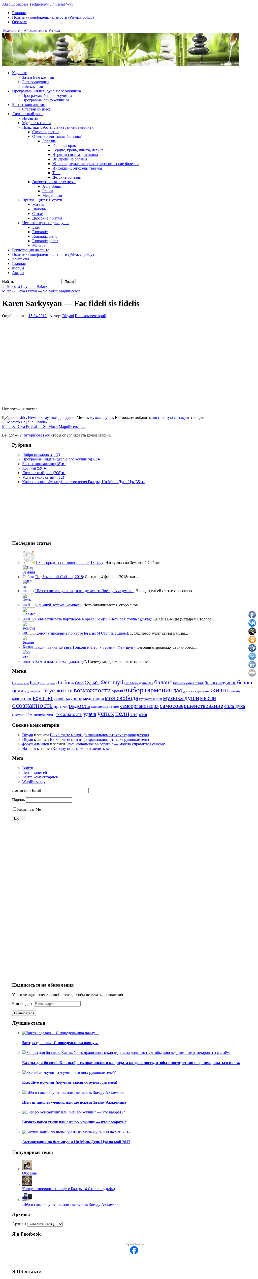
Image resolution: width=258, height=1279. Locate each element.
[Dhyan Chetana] (134, 1253)
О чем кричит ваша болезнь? (57, 136)
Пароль (18, 800)
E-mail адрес (23, 1003)
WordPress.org (34, 781)
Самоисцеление (45, 132)
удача (89, 714)
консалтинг (22, 698)
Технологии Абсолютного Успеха (31, 30)
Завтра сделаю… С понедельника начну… (60, 1043)
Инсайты (30, 118)
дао (177, 690)
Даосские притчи (47, 218)
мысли (208, 698)
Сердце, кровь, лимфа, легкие (78, 150)
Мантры (39, 245)
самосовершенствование (191, 705)
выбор (134, 690)
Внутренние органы (69, 159)
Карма (50, 683)
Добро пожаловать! (41, 454)
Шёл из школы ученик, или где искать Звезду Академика (84, 591)
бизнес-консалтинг (188, 683)
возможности (92, 690)
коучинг (43, 698)
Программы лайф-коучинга (45, 100)
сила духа (234, 706)
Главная (19, 13)
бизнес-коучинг (220, 682)
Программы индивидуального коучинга (46, 91)
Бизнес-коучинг (35, 82)
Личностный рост (27, 114)
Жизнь (38, 204)
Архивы (19, 1224)
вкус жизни (58, 690)
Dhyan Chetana (134, 1244)
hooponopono (20, 683)
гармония (158, 690)
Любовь (39, 209)
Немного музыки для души (45, 223)
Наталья (29, 748)
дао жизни (189, 691)
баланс (163, 682)
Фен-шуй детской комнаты (58, 605)
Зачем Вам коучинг (38, 77)
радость (79, 705)
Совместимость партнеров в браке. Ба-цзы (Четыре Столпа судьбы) (93, 619)
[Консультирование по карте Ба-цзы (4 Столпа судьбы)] (27, 1184)
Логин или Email (26, 790)
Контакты (20, 259)
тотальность (69, 714)
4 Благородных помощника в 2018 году (69, 562)
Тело (56, 173)
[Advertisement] (37, 509)
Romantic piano (44, 236)
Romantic (40, 232)
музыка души (101, 417)
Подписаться (24, 1013)
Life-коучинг (33, 86)
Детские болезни (66, 177)
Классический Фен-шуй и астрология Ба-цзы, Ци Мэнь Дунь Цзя (81, 482)
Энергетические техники (54, 182)
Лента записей (34, 772)
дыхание (203, 691)
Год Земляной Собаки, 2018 (59, 577)
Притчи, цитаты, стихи (42, 200)
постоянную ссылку (169, 417)
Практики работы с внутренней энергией (58, 127)
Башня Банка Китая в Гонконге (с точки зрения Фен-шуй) (85, 647)
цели (122, 713)
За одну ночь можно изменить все (82, 748)
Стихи (37, 213)
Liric (36, 227)
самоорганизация (139, 706)
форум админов (35, 744)
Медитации (52, 195)
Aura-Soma (51, 186)
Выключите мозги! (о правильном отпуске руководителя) (99, 735)
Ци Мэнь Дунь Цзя (138, 683)
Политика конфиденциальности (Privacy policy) (53, 17)
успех (105, 713)
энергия (138, 714)
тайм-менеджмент (39, 714)
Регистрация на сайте (30, 250)
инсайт (235, 691)
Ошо (79, 683)
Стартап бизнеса (36, 109)
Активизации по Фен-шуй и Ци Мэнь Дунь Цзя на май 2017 (76, 1142)
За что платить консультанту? (60, 661)
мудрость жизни (150, 699)
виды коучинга (33, 691)
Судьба (92, 682)
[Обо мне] (27, 1168)
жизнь (220, 690)
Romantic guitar (45, 241)
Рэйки (47, 191)
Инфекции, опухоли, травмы (77, 168)
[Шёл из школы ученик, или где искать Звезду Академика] (27, 1200)
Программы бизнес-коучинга (47, 95)
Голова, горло (64, 145)
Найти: (8, 281)
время (117, 690)
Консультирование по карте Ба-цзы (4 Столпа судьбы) (81, 633)
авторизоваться (36, 435)
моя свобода (121, 697)
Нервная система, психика (75, 154)
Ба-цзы (37, 682)
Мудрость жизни (36, 123)
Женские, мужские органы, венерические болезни (95, 163)
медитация (93, 698)
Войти (27, 768)
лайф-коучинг (68, 698)
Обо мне (19, 22)
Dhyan (67, 316)
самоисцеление (105, 706)
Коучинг (19, 73)
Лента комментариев (40, 777)
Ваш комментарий (90, 316)
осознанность (32, 705)
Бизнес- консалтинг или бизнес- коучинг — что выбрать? (74, 1122)
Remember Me (29, 809)
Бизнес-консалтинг (28, 104)
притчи (61, 706)
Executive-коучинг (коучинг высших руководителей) (69, 1082)
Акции (18, 272)
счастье (17, 715)
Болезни (49, 141)
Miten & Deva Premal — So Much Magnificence (43, 291)
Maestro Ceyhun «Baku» (24, 286)
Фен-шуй (112, 682)
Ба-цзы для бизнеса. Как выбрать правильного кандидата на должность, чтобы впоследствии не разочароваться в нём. (131, 1062)
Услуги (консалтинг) (43, 477)
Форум (18, 268)
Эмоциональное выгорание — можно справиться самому (115, 744)
